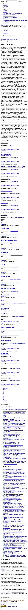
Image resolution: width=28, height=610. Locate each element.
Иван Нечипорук (18, 506)
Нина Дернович (17, 537)
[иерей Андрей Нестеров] (10, 473)
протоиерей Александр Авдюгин (12, 471)
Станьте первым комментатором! (10, 149)
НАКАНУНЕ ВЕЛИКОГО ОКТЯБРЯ (9, 240)
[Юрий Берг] (6, 552)
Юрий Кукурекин (19, 545)
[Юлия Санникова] (8, 539)
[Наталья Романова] (9, 483)
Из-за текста (4, 215)
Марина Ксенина (18, 445)
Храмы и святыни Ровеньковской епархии (15, 20)
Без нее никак (4, 143)
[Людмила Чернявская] (10, 526)
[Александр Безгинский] (10, 430)
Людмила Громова (19, 525)
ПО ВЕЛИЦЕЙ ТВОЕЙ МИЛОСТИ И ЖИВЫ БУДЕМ (13, 167)
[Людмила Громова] (8, 525)
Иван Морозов (16, 498)
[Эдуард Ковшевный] (9, 432)
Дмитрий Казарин (20, 412)
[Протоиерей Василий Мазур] (11, 476)
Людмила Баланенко (21, 524)
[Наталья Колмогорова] (9, 456)
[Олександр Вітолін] (9, 449)
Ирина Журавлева (19, 479)
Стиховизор (6, 21)
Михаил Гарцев (17, 451)
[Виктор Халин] (7, 434)
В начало (5, 388)
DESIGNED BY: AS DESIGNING (8, 603)
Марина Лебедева (19, 529)
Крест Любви (4, 314)
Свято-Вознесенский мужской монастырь (14, 411)
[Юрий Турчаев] (7, 553)
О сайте (5, 5)
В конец (5, 401)
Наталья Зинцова (18, 454)
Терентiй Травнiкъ (20, 420)
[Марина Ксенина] (8, 445)
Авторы (5, 12)
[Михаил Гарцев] (8, 451)
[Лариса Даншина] (8, 494)
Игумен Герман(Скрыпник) (13, 492)
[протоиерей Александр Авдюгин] (12, 469)
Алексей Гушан (17, 422)
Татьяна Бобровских (21, 541)
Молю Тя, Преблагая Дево (8, 327)
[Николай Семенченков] (10, 500)
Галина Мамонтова (20, 510)
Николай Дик (15, 443)
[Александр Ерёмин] (9, 423)
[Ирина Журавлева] (8, 479)
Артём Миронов (17, 499)
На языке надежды (6, 378)
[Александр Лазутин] (9, 485)
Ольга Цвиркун (17, 495)
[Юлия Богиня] (7, 487)
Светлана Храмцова (20, 458)
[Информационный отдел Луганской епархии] (15, 513)
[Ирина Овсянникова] (9, 536)
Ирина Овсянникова (21, 536)
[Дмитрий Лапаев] (8, 519)
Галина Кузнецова (19, 507)
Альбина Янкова (17, 509)
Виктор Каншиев (18, 424)
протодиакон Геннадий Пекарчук (12, 481)
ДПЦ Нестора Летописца (10, 17)
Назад (4, 389)
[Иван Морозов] (7, 498)
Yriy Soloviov (15, 427)
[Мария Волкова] (8, 450)
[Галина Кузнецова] (8, 507)
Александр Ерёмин (20, 423)
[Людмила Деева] (8, 484)
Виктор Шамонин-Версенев (13, 418)
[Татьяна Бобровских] (9, 541)
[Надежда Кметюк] (8, 530)
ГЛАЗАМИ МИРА (5, 354)
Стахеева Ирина (17, 460)
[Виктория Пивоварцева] (10, 517)
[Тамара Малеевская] (9, 540)
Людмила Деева (17, 484)
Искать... (3, 1)
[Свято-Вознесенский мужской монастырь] (15, 409)
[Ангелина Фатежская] (9, 521)
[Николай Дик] (7, 443)
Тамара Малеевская (20, 540)
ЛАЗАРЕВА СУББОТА (6, 340)
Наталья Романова (20, 483)
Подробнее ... (4, 150)
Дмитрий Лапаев (18, 519)
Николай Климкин (20, 426)
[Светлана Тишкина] (9, 472)
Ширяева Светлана (20, 453)
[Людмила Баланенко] (9, 524)
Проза (4, 9)
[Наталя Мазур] (7, 442)
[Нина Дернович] (8, 537)
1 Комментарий (5, 222)
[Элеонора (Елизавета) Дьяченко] (12, 488)
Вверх (2, 604)
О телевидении (5, 228)
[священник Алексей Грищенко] (12, 548)
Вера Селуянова (17, 496)
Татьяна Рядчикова (20, 461)
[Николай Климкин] (9, 426)
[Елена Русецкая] (8, 547)
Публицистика (7, 8)
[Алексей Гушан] (8, 422)
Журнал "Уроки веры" (9, 16)
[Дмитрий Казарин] (9, 412)
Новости (5, 6)
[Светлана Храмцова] (9, 458)
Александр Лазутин (20, 485)
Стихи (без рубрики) (15, 193)
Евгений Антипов (19, 462)
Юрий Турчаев (16, 553)
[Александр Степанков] (9, 446)
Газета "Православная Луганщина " (12, 13)
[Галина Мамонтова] (9, 510)
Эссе (11, 145)
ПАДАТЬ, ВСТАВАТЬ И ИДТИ (8, 288)
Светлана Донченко (20, 556)
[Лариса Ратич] (7, 435)
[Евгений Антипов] (8, 462)
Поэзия (5, 10)
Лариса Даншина (18, 494)
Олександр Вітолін (20, 449)
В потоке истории (5, 179)
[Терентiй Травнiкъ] (9, 420)
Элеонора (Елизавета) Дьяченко (15, 489)
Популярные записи (8, 18)
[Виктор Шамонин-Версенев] (11, 417)
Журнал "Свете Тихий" (9, 14)
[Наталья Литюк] (8, 551)
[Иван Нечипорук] (8, 506)
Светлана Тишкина (20, 472)
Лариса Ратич (16, 435)
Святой (2, 300)
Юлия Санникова (18, 539)
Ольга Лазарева (17, 534)
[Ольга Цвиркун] (8, 495)
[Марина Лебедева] (8, 529)
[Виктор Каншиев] (8, 424)
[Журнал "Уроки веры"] (9, 413)
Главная (5, 3)
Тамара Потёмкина (20, 505)
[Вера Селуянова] (8, 496)
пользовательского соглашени (8, 586)
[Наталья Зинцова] (8, 454)
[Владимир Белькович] (9, 436)
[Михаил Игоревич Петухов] (11, 439)
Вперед (5, 400)
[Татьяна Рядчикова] (9, 461)
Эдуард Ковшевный (20, 432)
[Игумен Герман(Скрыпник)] (11, 491)
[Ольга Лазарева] (8, 534)
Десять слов (4, 366)
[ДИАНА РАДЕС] (8, 428)
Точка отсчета (4, 203)
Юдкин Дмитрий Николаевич (14, 543)
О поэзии (3, 264)
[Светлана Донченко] (9, 556)
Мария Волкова (17, 450)
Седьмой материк (5, 276)
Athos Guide (14, 464)
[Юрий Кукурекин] (8, 545)
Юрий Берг (13, 552)
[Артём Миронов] (8, 499)
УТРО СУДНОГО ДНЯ (6, 155)
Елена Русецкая (17, 547)
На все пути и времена (6, 191)
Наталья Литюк (17, 551)
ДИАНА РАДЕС (17, 428)
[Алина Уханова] (8, 503)
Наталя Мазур (16, 442)
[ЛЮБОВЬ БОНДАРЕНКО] (10, 532)
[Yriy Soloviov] (7, 427)
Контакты (6, 23)
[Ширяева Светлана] (9, 453)
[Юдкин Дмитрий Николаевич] (12, 543)
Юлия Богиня (15, 487)
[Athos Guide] (7, 464)
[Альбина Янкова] (8, 509)
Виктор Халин (16, 434)
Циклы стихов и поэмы (16, 255)
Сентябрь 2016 (4, 252)
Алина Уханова (17, 503)
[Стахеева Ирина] (8, 460)
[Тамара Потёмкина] (9, 505)
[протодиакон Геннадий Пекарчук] (13, 480)
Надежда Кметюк (19, 530)
